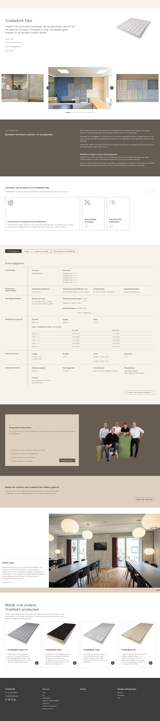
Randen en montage (41, 251)
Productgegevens (15, 46)
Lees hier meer (7, 582)
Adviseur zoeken (67, 460)
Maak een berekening (131, 292)
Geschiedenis (46, 698)
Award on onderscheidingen (51, 701)
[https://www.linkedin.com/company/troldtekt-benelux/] (15, 699)
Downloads (120, 695)
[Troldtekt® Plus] (61, 634)
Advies (11, 50)
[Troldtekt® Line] (99, 634)
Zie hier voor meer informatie (103, 292)
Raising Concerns (48, 709)
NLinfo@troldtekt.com (11, 696)
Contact (83, 689)
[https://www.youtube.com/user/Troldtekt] (12, 699)
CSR (44, 692)
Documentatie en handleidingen (64, 251)
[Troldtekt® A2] (137, 634)
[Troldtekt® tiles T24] (23, 634)
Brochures (120, 692)
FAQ (118, 698)
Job (44, 695)
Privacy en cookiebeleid (50, 706)
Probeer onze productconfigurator (139, 392)
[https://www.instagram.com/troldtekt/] (6, 699)
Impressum (46, 703)
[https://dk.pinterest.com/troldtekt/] (9, 699)
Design (27, 251)
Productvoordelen (15, 42)
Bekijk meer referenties (144, 499)
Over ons (46, 689)
